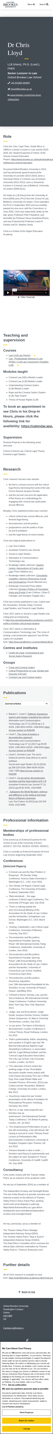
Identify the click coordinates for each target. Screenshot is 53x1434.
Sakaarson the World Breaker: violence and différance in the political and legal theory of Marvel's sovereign (28, 795)
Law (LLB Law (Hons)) (20, 355)
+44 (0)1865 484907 (20, 83)
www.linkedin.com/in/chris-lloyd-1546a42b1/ (24, 97)
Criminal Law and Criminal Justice (25, 677)
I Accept (26, 1429)
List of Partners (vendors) (12, 1407)
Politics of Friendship (33, 589)
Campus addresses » (13, 1328)
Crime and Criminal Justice (22, 667)
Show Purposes (26, 1412)
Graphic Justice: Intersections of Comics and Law (26, 568)
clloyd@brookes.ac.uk (21, 89)
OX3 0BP (7, 1316)
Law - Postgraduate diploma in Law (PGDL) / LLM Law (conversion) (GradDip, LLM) (29, 362)
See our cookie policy (17, 1385)
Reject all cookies (26, 1421)
